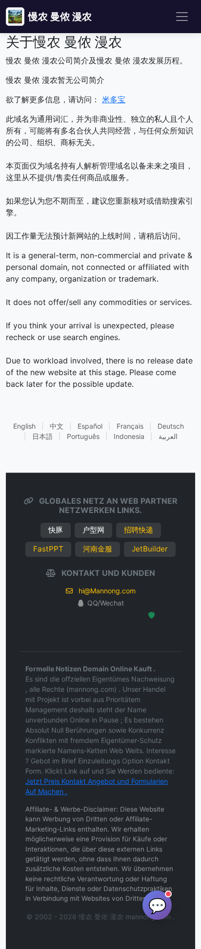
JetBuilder (150, 548)
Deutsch (171, 426)
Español (90, 426)
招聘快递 (138, 529)
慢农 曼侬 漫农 (60, 16)
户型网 (93, 529)
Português (83, 436)
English (24, 426)
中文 (56, 426)
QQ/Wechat (105, 603)
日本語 (42, 436)
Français (130, 426)
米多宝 (113, 99)
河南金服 (97, 548)
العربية (168, 436)
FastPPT (48, 548)
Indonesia (129, 436)
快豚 (55, 529)
